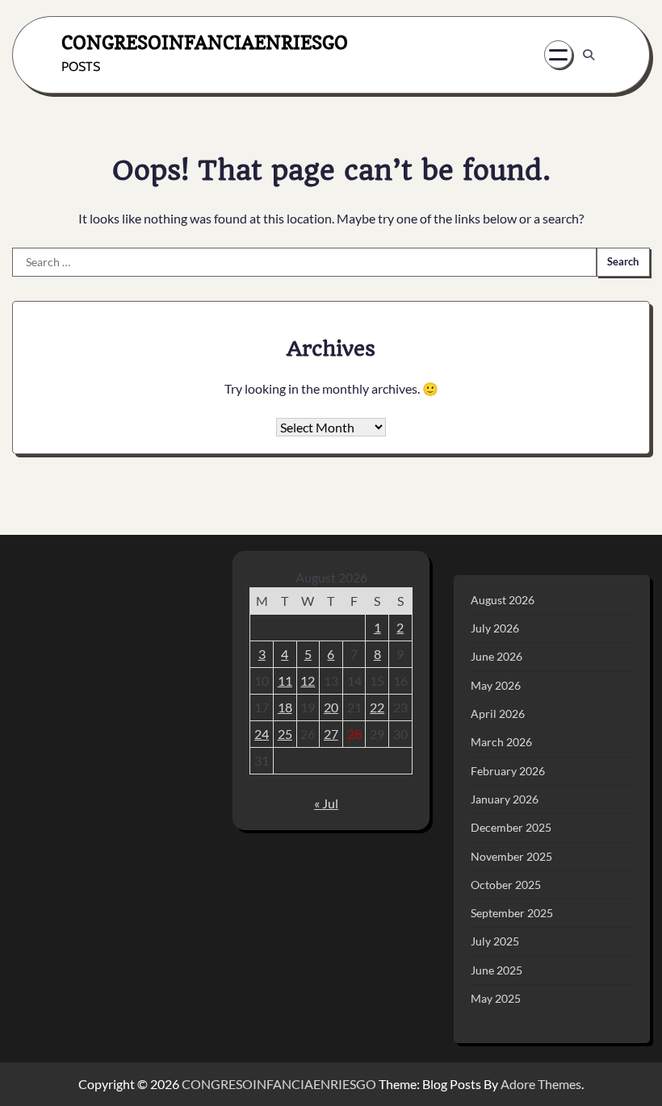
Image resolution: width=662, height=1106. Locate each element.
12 (307, 680)
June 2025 (496, 970)
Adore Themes (541, 1083)
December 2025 (511, 827)
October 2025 (506, 885)
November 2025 (511, 856)
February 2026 (508, 771)
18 (285, 707)
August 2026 (502, 600)
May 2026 (496, 685)
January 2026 (504, 799)
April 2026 (498, 713)
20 (331, 707)
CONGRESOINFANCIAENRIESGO (204, 42)
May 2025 (496, 998)
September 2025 (512, 913)
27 (331, 733)
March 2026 (501, 742)
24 (261, 733)
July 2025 (495, 941)
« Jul (326, 803)
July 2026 (495, 628)
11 (285, 680)
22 (377, 707)
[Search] (588, 55)
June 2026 (496, 656)
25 (285, 733)
